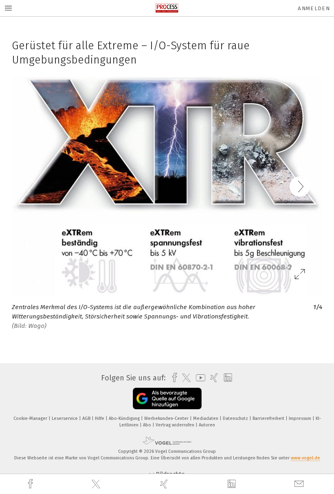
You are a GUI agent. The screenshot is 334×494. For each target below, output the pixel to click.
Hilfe (100, 418)
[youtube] (198, 378)
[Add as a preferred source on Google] (167, 398)
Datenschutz (236, 418)
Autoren (207, 425)
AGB (87, 418)
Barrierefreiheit (269, 418)
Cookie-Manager (30, 418)
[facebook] (31, 484)
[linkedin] (232, 484)
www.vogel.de (305, 458)
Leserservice (65, 418)
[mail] (300, 484)
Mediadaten (206, 418)
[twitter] (96, 484)
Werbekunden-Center (167, 418)
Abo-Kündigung (125, 418)
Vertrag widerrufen (176, 425)
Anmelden (314, 8)
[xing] (165, 484)
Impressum (300, 418)
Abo (147, 425)
